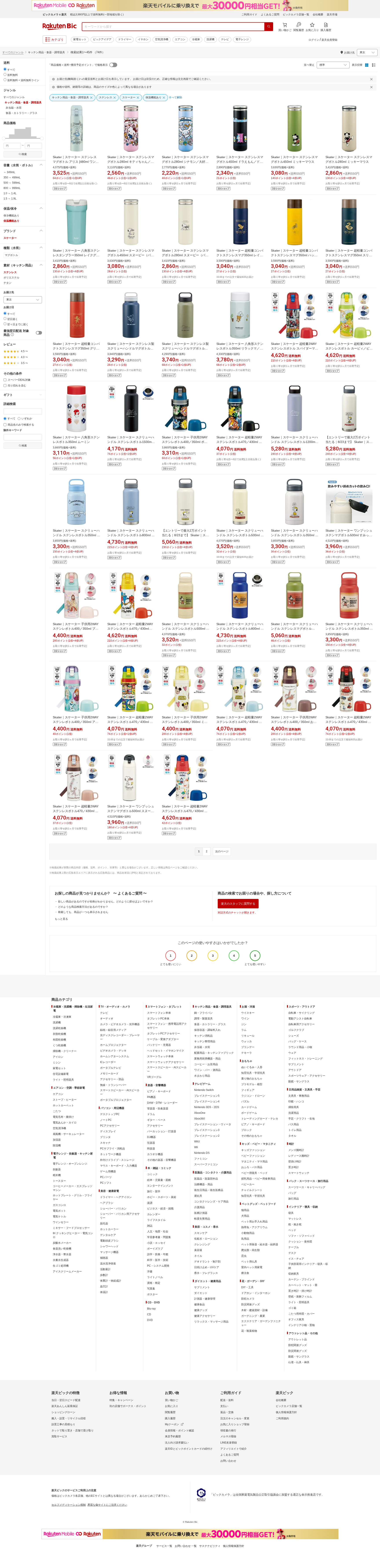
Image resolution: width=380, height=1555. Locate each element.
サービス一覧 (164, 1546)
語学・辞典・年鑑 (157, 1254)
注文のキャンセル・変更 (234, 1418)
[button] (6, 132)
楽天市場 (332, 14)
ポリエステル (11, 277)
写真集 (151, 1288)
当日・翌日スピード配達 (65, 1400)
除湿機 (57, 1145)
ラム (244, 1030)
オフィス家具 (296, 1319)
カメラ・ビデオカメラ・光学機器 (120, 1024)
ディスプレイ (108, 1131)
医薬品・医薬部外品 (206, 1178)
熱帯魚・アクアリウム (254, 1227)
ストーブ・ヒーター (65, 1099)
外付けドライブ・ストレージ (117, 1160)
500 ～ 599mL (12, 182)
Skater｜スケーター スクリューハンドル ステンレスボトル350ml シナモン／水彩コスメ (76, 535)
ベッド (292, 1230)
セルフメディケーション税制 (68, 1504)
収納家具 (293, 1273)
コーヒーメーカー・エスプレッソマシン (72, 1188)
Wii (196, 1147)
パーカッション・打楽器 (161, 1131)
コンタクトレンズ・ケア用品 (211, 1201)
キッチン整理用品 (204, 1041)
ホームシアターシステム (114, 1056)
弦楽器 (151, 1142)
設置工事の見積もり (63, 1424)
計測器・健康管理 (204, 1298)
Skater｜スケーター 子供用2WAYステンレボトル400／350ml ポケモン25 (185, 441)
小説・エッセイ (156, 1242)
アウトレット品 (297, 1339)
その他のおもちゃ (251, 1135)
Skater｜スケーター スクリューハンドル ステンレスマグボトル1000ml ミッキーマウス (294, 628)
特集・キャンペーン (121, 1400)
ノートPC (106, 1119)
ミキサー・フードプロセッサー (71, 1227)
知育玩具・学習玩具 (253, 1072)
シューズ (293, 1035)
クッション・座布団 (300, 1241)
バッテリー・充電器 (159, 1044)
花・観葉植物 (249, 1330)
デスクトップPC (110, 1114)
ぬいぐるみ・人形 (251, 1067)
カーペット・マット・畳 (302, 1285)
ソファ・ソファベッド (301, 1235)
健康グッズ (200, 1310)
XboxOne (199, 1112)
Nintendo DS (202, 1152)
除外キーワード (13, 430)
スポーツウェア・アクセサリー (306, 1075)
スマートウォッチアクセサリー (165, 1062)
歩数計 (104, 1275)
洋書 (149, 1271)
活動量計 (105, 1269)
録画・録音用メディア (113, 1030)
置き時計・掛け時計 (300, 1290)
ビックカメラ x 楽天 (55, 14)
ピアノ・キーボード (159, 1091)
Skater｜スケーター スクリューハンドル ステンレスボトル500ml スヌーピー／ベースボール (240, 535)
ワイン (245, 1018)
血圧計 (104, 1286)
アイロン (58, 1056)
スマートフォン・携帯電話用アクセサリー (167, 1025)
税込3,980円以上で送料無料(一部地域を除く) (97, 14)
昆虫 (244, 1255)
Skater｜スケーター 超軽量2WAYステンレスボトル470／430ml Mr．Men (130, 628)
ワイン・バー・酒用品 (207, 1070)
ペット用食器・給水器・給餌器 (259, 1244)
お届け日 (9, 307)
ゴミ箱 (292, 1308)
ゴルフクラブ (296, 1030)
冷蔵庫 (196, 39)
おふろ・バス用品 (251, 1167)
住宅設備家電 (61, 1074)
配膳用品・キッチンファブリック (214, 1052)
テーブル (293, 1247)
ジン (244, 1024)
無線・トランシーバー (113, 1085)
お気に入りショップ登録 (234, 1424)
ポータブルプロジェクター (116, 1099)
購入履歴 (170, 1418)
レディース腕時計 (298, 1155)
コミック (152, 1174)
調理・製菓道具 (203, 1018)
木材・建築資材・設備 (254, 1310)
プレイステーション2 (206, 1135)
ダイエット (200, 1293)
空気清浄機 (161, 39)
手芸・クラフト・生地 (301, 1118)
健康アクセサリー (204, 1315)
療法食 (245, 1273)
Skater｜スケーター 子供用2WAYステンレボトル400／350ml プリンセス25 (76, 628)
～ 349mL (9, 172)
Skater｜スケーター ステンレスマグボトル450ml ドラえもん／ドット (239, 161)
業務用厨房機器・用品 (207, 1058)
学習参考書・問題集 (159, 1237)
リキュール (247, 1035)
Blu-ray (151, 1308)
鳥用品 (245, 1238)
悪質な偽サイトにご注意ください (107, 1504)
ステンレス (10, 272)
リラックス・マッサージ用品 (211, 1321)
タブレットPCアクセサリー (163, 1033)
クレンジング (202, 1244)
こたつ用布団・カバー (301, 1313)
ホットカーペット (63, 1105)
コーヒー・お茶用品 (206, 1064)
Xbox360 (199, 1118)
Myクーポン (172, 1424)
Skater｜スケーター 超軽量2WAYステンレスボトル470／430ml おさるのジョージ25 (76, 811)
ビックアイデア (102, 39)
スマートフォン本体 (159, 1012)
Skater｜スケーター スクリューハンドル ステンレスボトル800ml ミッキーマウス (240, 628)
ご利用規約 (282, 1418)
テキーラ (246, 1052)
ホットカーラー (109, 1229)
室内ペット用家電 (251, 1267)
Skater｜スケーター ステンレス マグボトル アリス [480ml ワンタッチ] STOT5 (76, 161)
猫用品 (245, 1210)
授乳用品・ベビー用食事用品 (258, 1178)
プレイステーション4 (206, 1101)
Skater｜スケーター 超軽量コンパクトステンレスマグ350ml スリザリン (348, 255)
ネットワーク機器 (110, 1154)
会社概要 (318, 14)
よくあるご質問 (270, 14)
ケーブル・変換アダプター (163, 1039)
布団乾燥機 (59, 1039)
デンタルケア (108, 1235)
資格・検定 (153, 1282)
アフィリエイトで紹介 (233, 1448)
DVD (150, 1320)
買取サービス (59, 1436)
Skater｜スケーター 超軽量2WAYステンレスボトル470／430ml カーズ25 (348, 721)
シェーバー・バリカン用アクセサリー (120, 1215)
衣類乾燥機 (59, 1033)
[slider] (3, 138)
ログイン (314, 39)
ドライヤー (124, 39)
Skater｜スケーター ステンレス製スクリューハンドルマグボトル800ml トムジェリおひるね (185, 348)
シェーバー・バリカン (113, 1208)
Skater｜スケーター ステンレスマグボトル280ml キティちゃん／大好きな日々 (130, 161)
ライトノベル (155, 1277)
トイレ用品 (294, 1130)
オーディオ (106, 1018)
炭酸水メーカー (62, 1242)
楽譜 (149, 1202)
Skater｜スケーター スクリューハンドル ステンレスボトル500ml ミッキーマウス (185, 628)
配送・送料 (227, 1400)
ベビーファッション (253, 1155)
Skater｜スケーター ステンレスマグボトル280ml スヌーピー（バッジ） (185, 255)
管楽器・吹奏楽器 (157, 1108)
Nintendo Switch (204, 1090)
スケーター (10, 238)
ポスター (152, 1294)
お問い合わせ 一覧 (186, 1546)
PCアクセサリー (110, 1125)
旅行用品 (293, 1198)
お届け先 (9, 292)
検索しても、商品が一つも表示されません (83, 912)
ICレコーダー (108, 1062)
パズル (245, 1101)
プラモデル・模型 (251, 1084)
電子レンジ (242, 39)
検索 (24, 154)
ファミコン (200, 1158)
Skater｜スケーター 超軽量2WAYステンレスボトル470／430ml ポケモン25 (239, 441)
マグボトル (11, 255)
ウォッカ (246, 1041)
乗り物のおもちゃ (251, 1078)
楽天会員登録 (329, 39)
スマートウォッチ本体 (160, 1056)
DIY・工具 (247, 1287)
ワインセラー (61, 1222)
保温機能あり (11, 220)
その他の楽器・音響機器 (161, 1160)
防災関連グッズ (250, 1304)
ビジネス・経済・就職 (160, 1208)
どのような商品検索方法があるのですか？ (83, 906)
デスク (292, 1253)
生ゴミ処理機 (61, 1265)
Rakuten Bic (60, 26)
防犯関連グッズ (297, 1345)
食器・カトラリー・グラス (210, 1024)
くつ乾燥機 (59, 1045)
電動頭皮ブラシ (109, 1240)
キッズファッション (253, 1150)
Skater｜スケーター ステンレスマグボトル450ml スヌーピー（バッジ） (130, 255)
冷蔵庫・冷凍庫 (62, 1016)
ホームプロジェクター (113, 1044)
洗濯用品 (293, 1112)
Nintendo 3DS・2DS (206, 1107)
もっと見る (61, 918)
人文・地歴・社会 (157, 1231)
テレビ (225, 39)
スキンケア (200, 1233)
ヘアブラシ (106, 1202)
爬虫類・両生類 (250, 1250)
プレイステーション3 (206, 1130)
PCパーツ (106, 1177)
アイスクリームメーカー (67, 1271)
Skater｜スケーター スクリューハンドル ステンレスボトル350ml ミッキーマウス (349, 628)
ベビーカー (247, 1184)
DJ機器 (151, 1137)
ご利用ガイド (249, 14)
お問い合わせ (228, 1460)
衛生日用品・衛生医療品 (208, 1190)
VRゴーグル (154, 1077)
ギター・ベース (156, 1119)
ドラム (151, 1114)
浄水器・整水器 (62, 1254)
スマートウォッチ (298, 1172)
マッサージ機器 (109, 1252)
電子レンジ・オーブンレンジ (70, 1163)
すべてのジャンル (13, 52)
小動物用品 (247, 1233)
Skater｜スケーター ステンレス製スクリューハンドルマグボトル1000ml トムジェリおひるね (130, 348)
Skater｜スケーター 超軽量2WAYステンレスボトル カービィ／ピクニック (349, 348)
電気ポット (59, 1210)
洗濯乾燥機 (59, 1028)
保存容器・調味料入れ (207, 1030)
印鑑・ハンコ (296, 1101)
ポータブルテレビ (110, 1067)
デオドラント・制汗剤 (207, 1261)
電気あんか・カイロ (65, 1122)
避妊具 (198, 1195)
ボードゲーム (249, 1112)
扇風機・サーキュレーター (68, 1134)
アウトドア (294, 1070)
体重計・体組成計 (110, 1280)
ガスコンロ (59, 1205)
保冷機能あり (11, 215)
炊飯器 (57, 1169)
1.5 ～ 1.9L (10, 198)
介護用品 (199, 1207)
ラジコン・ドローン (253, 1095)
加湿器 (57, 1139)
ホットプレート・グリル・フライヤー (72, 1197)
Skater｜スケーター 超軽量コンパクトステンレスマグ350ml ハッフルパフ (294, 255)
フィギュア (247, 1090)
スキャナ (105, 1142)
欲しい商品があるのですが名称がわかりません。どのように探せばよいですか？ (105, 901)
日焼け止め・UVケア (206, 1267)
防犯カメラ (247, 1298)
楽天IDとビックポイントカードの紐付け (188, 1448)
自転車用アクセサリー (301, 1024)
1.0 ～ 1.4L (10, 193)
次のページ (221, 851)
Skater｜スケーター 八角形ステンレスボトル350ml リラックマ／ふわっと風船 (239, 348)
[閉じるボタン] (372, 79)
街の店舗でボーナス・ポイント (128, 1406)
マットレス (294, 1218)
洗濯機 (210, 39)
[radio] (5, 69)
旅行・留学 (153, 1191)
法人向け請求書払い (177, 1442)
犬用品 (245, 1215)
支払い (224, 1406)
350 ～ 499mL (12, 177)
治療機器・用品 (203, 1184)
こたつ (57, 1111)
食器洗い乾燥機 (62, 1248)
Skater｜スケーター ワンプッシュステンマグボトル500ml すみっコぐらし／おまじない (348, 535)
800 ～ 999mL (12, 188)
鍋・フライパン (203, 1012)
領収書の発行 (228, 1430)
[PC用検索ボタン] (268, 26)
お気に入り (171, 1406)
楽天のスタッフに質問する (238, 903)
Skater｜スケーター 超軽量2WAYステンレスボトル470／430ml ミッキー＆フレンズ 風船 (239, 721)
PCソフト (106, 1182)
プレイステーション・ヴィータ (212, 1124)
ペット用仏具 (249, 1261)
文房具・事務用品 (298, 1095)
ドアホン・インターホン (255, 1293)
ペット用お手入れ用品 (254, 1221)
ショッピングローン (63, 1412)
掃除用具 (293, 1107)
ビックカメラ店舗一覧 (296, 14)
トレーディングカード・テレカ (259, 1118)
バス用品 (293, 1124)
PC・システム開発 (158, 1265)
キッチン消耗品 (203, 1035)
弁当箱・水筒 (202, 1047)
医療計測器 (200, 1213)
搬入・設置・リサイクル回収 (68, 1418)
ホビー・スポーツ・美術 (161, 1197)
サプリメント (202, 1287)
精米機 (57, 1175)
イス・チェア (296, 1258)
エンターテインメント (160, 1185)
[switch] (39, 333)
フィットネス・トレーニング (305, 1058)
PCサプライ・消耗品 (112, 1148)
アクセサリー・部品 (112, 1079)
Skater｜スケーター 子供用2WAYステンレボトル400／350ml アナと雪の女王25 (76, 721)
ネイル (198, 1255)
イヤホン (143, 39)
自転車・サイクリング (301, 1012)
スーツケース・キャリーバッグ (306, 1187)
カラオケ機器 (155, 1154)
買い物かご (171, 1400)
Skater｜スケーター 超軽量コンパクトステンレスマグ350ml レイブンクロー (239, 255)
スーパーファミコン (206, 1164)
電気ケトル (59, 1216)
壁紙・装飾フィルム (300, 1296)
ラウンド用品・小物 (300, 1047)
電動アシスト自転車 (300, 1018)
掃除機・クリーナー (65, 1051)
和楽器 (151, 1148)
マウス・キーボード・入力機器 (118, 1165)
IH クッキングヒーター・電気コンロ (73, 1235)
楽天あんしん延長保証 (64, 1406)
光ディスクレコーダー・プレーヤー (120, 1037)
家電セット (79, 39)
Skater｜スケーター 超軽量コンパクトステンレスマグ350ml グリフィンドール (76, 348)
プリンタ (105, 1137)
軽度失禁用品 (202, 1218)
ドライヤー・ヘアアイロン (116, 1197)
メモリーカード (109, 1073)
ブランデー (247, 1047)
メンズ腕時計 (296, 1150)
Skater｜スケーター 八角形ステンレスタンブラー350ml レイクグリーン (76, 255)
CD (149, 1314)
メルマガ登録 (228, 1436)
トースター (59, 1180)
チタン (7, 282)
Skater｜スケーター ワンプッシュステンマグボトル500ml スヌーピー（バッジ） (130, 811)
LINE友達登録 (228, 1442)
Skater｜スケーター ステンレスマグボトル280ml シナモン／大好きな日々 (185, 161)
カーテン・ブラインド (301, 1279)
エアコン (180, 39)
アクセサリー (155, 1125)
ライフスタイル (156, 1220)
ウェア (292, 1052)
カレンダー (153, 1214)
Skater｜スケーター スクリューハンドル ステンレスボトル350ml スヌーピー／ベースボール (294, 535)
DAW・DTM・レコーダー (162, 1102)
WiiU (197, 1141)
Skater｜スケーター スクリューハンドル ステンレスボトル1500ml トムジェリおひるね (131, 441)
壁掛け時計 (294, 1161)
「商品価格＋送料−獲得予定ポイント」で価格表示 (78, 64)
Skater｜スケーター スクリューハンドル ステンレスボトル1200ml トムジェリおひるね (294, 441)
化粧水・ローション (206, 1238)
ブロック (246, 1130)
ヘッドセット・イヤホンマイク (165, 1050)
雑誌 (149, 1225)
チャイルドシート (251, 1190)
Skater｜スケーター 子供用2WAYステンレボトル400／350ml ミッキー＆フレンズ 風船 (185, 721)
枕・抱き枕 (294, 1224)
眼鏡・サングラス (298, 1081)
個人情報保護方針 (286, 1412)
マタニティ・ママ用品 (254, 1161)
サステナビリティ (209, 1546)
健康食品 (199, 1304)
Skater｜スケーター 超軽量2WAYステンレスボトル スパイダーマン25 (294, 348)
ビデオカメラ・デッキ (113, 1050)
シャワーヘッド (109, 1246)
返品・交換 (227, 1412)
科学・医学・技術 (157, 1260)
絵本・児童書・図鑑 (159, 1180)
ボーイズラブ (155, 1248)
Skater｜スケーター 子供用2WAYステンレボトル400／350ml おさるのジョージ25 (294, 721)
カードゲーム (249, 1107)
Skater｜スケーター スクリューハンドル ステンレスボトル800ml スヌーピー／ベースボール (131, 535)
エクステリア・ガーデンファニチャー (261, 1323)
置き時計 (293, 1167)
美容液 (198, 1250)
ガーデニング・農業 (253, 1315)
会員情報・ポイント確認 (179, 1430)
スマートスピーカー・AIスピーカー (119, 1092)
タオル (292, 1135)
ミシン (57, 1062)
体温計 (104, 1292)
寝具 (291, 1213)
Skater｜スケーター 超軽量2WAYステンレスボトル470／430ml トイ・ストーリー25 (130, 721)
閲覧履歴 (170, 1412)
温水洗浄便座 (108, 1263)
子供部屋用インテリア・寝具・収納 (308, 1266)
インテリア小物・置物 (301, 1325)
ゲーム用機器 (108, 1171)
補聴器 (104, 1257)
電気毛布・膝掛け (63, 1116)
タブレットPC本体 (158, 1018)
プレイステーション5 (206, 1095)
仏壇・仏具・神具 (298, 1362)
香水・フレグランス (206, 1273)
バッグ (292, 1193)
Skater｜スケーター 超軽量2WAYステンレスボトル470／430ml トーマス (185, 811)
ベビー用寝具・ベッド (254, 1172)
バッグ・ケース (297, 1041)
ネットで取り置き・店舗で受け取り (72, 1430)
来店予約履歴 (173, 1436)
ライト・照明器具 (63, 1079)
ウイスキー (247, 1012)
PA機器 (151, 1097)
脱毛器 (104, 1223)
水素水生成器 (61, 1260)
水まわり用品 (202, 1075)
